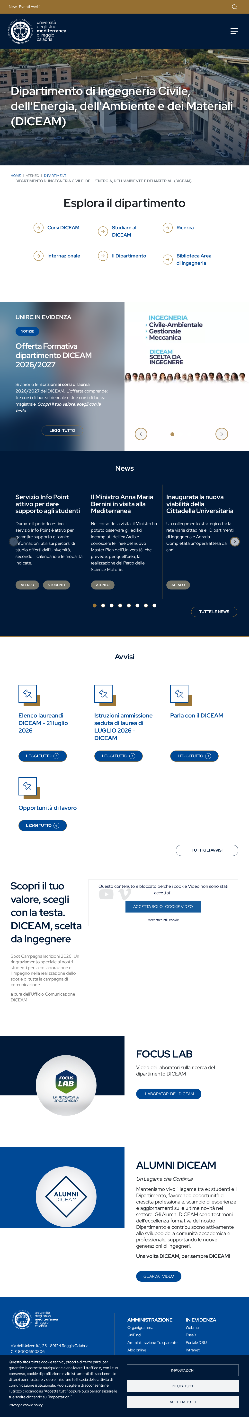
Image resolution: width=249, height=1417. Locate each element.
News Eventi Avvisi (24, 6)
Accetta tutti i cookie (163, 920)
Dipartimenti (55, 175)
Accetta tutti (183, 1402)
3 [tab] (189, 434)
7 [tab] (146, 605)
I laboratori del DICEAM (168, 1093)
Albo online (136, 1350)
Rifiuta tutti (182, 1386)
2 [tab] (181, 434)
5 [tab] (129, 605)
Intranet (193, 1350)
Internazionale (63, 256)
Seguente (221, 434)
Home (16, 175)
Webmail (193, 1327)
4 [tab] (120, 605)
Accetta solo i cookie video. (163, 906)
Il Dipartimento (129, 256)
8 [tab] (154, 605)
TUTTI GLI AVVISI (207, 850)
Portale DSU (196, 1342)
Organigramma (140, 1327)
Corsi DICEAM (63, 227)
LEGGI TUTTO (66, 432)
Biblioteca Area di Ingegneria (194, 259)
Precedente (141, 434)
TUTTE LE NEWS (214, 611)
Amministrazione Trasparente (152, 1342)
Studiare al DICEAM (124, 231)
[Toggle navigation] (234, 31)
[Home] (37, 31)
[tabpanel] (124, 376)
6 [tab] (137, 605)
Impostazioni (182, 1370)
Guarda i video (158, 1276)
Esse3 (191, 1335)
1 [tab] (172, 434)
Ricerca (185, 227)
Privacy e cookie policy (26, 1405)
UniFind (134, 1335)
